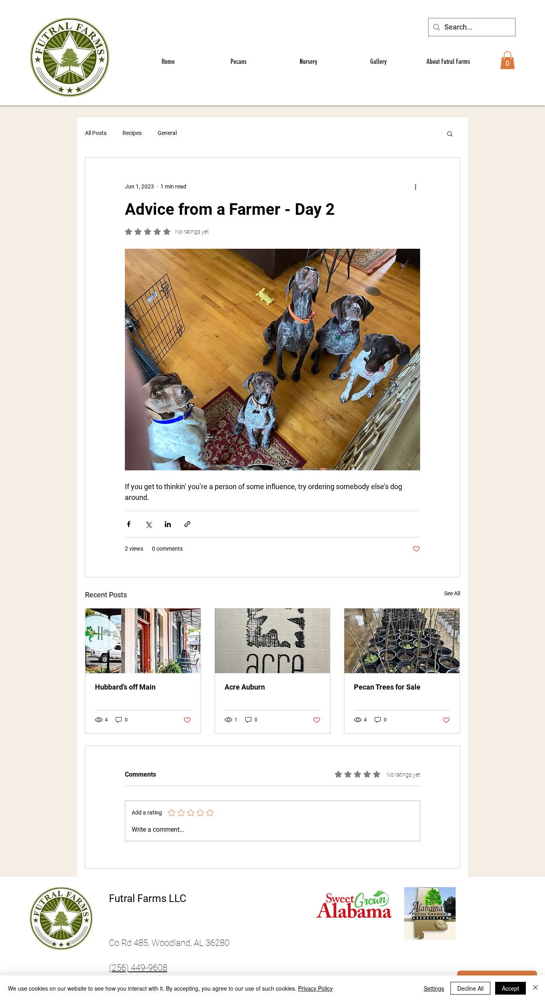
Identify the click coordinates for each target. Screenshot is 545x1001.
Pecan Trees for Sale (387, 687)
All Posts (96, 133)
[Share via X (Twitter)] (148, 524)
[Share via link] (187, 524)
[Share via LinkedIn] (168, 524)
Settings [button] (434, 988)
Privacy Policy (315, 988)
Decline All (470, 988)
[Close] (535, 988)
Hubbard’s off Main (125, 687)
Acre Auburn (245, 687)
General (167, 133)
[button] (507, 60)
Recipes (132, 133)
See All (452, 593)
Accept (510, 988)
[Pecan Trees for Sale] (402, 641)
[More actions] (415, 186)
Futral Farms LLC (147, 898)
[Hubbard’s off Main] (143, 641)
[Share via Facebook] (128, 524)
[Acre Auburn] (272, 641)
